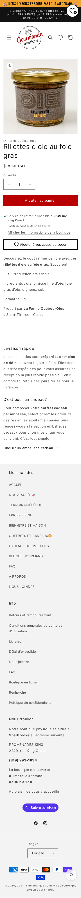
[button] (9, 38)
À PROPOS (17, 576)
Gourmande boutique (30, 885)
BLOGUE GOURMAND (26, 556)
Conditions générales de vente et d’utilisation (35, 628)
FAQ (12, 566)
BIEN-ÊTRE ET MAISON (27, 525)
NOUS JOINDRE (21, 586)
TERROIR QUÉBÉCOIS (26, 505)
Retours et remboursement (30, 615)
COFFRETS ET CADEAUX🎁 (30, 536)
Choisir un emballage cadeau (28, 448)
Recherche (17, 692)
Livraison (16, 641)
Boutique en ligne (23, 682)
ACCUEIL (16, 485)
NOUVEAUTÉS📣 (22, 495)
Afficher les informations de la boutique (39, 232)
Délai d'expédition (23, 651)
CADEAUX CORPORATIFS (29, 546)
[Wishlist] (60, 38)
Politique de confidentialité (30, 702)
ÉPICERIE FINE (20, 515)
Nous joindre (19, 662)
